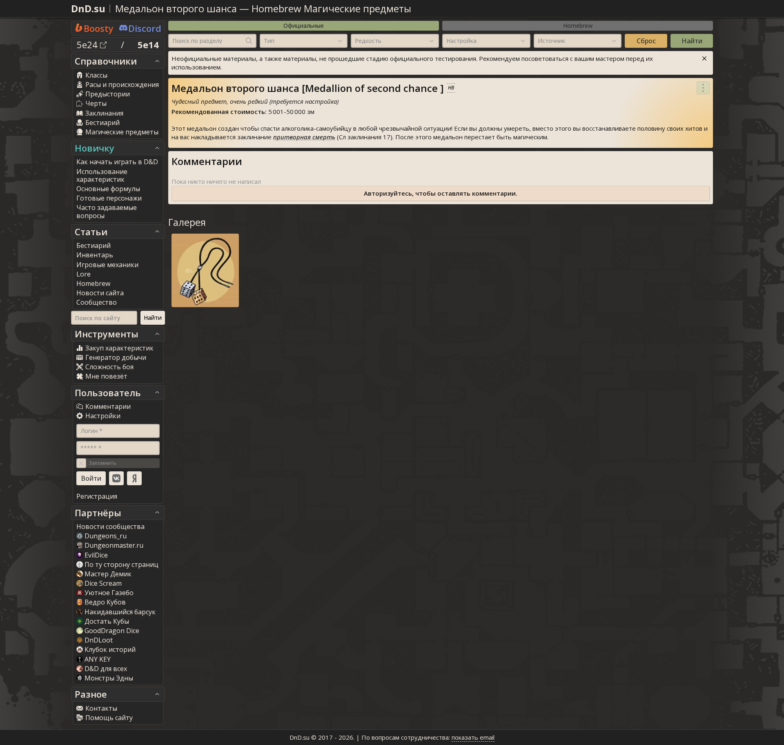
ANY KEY (98, 659)
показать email (473, 737)
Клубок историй (110, 649)
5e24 (88, 44)
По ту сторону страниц (121, 564)
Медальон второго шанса (176, 8)
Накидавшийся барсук (120, 611)
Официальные (303, 25)
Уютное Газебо (109, 592)
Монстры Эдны (109, 678)
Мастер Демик (108, 573)
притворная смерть (304, 137)
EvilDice (96, 555)
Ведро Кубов (105, 602)
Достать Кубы (107, 621)
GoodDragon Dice (112, 630)
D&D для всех (106, 668)
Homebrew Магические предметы (331, 8)
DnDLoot (99, 640)
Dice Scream (103, 583)
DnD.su (88, 8)
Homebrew (577, 25)
